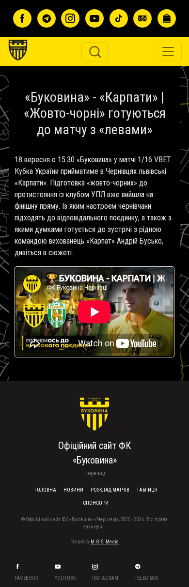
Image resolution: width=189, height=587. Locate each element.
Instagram (106, 578)
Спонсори (96, 503)
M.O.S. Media (105, 541)
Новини (73, 490)
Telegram (147, 578)
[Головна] (25, 15)
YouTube (66, 578)
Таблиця (147, 490)
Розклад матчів (110, 490)
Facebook (27, 578)
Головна (45, 490)
